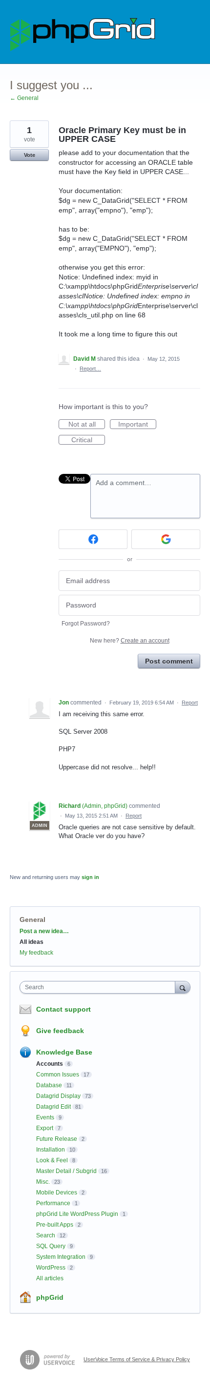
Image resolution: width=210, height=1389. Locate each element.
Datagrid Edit (53, 1106)
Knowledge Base (64, 1052)
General (32, 919)
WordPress (50, 1267)
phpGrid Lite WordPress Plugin (77, 1214)
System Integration (60, 1256)
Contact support (63, 1009)
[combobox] (99, 987)
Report (190, 702)
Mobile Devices (56, 1192)
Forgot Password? (86, 623)
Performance (53, 1203)
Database (49, 1085)
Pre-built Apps (54, 1224)
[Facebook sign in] (93, 539)
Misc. (43, 1181)
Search (45, 1235)
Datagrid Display (58, 1096)
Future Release (56, 1138)
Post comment (169, 661)
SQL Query (50, 1246)
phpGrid (49, 1297)
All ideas (31, 942)
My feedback (36, 952)
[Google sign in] (165, 539)
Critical (88, 440)
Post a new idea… (44, 931)
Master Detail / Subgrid (66, 1171)
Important (137, 424)
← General (24, 98)
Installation (50, 1149)
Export (44, 1128)
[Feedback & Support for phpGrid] (83, 32)
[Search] (182, 987)
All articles (49, 1278)
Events (45, 1117)
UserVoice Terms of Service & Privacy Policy (137, 1359)
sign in (90, 877)
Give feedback (60, 1031)
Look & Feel (52, 1160)
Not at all (86, 424)
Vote (29, 155)
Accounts (49, 1063)
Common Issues (57, 1074)
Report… (90, 369)
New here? (129, 640)
